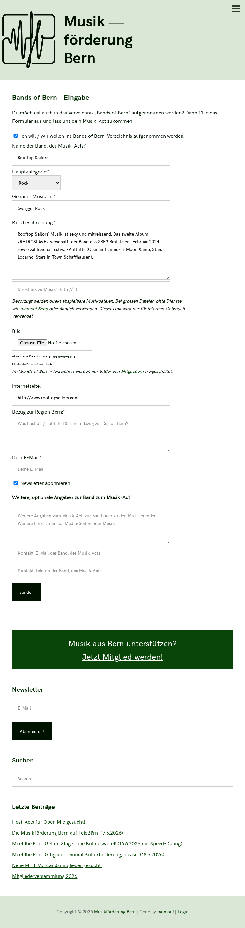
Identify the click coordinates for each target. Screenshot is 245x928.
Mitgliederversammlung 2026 (44, 875)
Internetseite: (26, 385)
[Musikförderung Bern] (28, 66)
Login (183, 912)
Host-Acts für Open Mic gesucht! (48, 821)
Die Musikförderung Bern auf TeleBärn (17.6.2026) (67, 832)
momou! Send (34, 308)
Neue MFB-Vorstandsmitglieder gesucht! (57, 864)
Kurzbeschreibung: (34, 221)
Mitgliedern (132, 371)
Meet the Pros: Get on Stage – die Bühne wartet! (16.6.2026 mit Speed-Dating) (97, 843)
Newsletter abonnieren (45, 482)
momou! (165, 912)
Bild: (17, 330)
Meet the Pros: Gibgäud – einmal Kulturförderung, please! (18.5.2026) (88, 854)
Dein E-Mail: (26, 456)
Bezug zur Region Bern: (38, 411)
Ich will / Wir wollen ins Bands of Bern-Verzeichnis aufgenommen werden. (102, 135)
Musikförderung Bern (115, 912)
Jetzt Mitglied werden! (122, 656)
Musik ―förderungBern (98, 38)
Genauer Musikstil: (34, 196)
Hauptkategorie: (30, 171)
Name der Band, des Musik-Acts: (49, 145)
